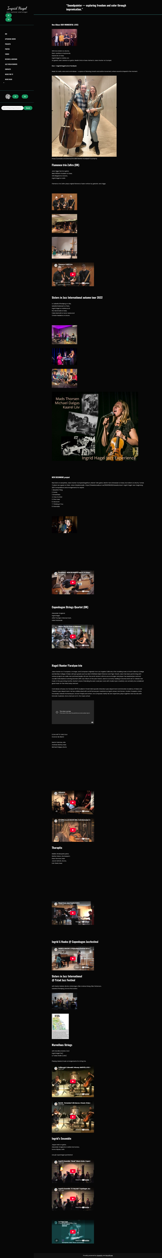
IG (8, 15)
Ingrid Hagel (17, 8)
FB (8, 19)
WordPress (109, 1255)
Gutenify (100, 1255)
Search (28, 108)
